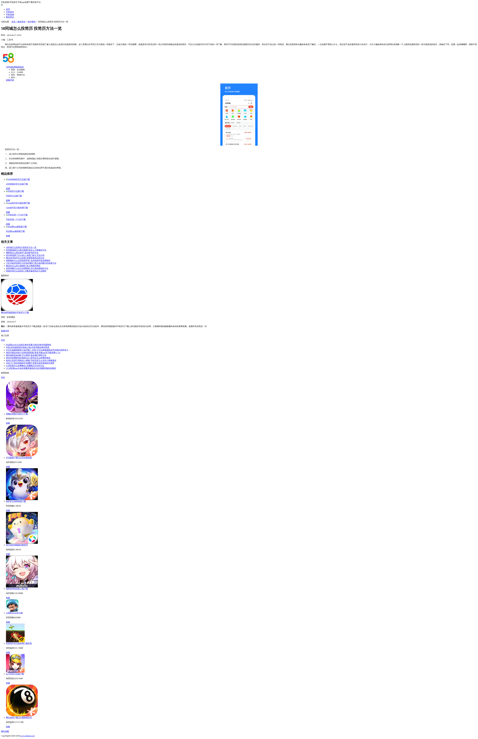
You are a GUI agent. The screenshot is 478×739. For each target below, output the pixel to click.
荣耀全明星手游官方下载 (17, 414)
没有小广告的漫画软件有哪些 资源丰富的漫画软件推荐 (30, 363)
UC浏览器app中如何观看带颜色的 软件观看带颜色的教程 (31, 368)
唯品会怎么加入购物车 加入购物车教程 (23, 266)
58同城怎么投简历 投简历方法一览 (21, 247)
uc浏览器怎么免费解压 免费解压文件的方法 (25, 366)
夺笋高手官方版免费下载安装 (19, 643)
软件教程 (32, 22)
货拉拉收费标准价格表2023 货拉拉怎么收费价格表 (28, 358)
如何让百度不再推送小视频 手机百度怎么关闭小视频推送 (31, 360)
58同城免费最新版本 (15, 67)
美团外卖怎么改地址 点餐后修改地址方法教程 (26, 271)
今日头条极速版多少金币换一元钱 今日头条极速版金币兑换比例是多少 (37, 350)
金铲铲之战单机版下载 (16, 501)
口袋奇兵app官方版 (14, 613)
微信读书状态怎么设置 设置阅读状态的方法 (25, 258)
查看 (8, 423)
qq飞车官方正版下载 (15, 674)
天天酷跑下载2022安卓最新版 (19, 458)
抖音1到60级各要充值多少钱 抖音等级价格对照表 (27, 347)
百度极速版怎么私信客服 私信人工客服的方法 (26, 250)
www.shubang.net (27, 736)
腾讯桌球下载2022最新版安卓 (19, 717)
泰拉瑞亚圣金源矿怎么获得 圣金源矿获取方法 (26, 355)
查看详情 (10, 80)
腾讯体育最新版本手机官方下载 (15, 312)
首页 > (14, 22)
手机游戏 (10, 14)
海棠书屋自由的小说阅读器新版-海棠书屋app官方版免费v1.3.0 (33, 353)
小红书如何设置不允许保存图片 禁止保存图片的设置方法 (31, 263)
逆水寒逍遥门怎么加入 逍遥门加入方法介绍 (25, 255)
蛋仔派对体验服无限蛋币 (17, 545)
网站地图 (5, 731)
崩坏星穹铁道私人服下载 (17, 589)
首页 (8, 9)
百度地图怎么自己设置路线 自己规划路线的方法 (27, 268)
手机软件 (10, 12)
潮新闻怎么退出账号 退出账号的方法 (22, 253)
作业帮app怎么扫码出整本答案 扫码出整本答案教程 (28, 345)
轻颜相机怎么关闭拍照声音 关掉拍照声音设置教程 (28, 260)
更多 (3, 340)
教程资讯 (10, 17)
